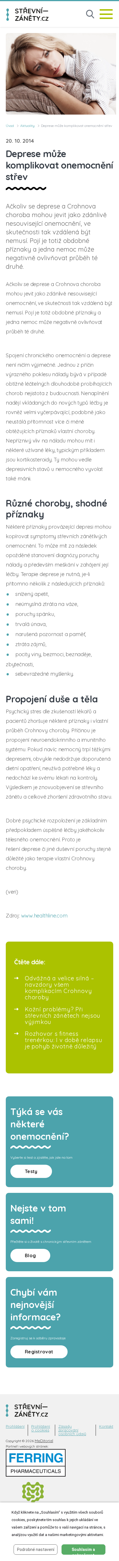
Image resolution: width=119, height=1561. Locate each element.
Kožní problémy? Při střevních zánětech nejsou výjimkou (63, 1015)
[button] (90, 14)
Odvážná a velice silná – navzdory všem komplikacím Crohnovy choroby (59, 988)
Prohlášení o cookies (40, 1428)
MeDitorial (44, 1440)
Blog (30, 1255)
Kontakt (106, 1426)
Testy (31, 1171)
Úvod (10, 125)
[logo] (27, 14)
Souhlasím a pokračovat (83, 1551)
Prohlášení (15, 1426)
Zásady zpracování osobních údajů (72, 1430)
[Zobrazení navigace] (106, 14)
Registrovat (39, 1352)
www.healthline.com (44, 915)
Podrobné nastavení (35, 1549)
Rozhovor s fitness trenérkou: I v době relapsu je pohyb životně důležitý (64, 1040)
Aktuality (27, 125)
